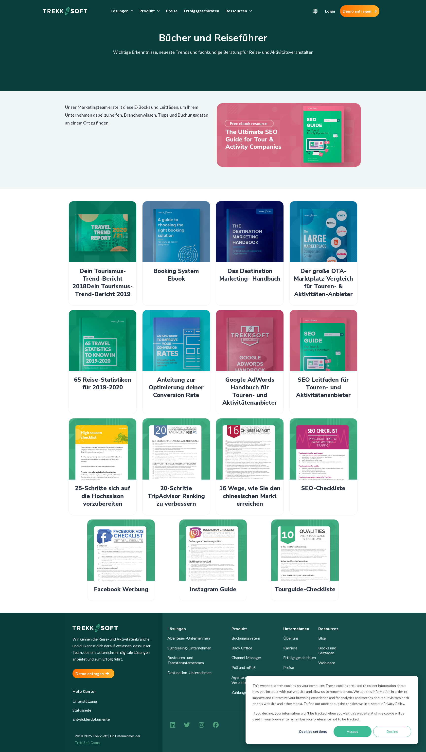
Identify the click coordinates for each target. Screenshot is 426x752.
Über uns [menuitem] (291, 638)
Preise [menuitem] (172, 10)
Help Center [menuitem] (84, 691)
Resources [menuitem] (328, 629)
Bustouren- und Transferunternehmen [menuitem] (185, 660)
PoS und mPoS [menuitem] (243, 667)
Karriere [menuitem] (290, 647)
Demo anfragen (357, 11)
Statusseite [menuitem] (81, 710)
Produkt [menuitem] (147, 10)
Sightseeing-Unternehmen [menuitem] (189, 647)
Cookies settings (313, 731)
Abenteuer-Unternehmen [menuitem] (188, 638)
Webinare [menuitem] (326, 662)
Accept (352, 731)
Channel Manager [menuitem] (246, 657)
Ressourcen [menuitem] (236, 10)
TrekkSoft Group (87, 743)
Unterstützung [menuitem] (84, 701)
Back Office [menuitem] (241, 647)
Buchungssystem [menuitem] (245, 638)
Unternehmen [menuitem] (296, 629)
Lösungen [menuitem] (119, 10)
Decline (392, 731)
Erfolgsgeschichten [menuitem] (201, 10)
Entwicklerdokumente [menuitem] (91, 719)
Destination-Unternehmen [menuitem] (189, 672)
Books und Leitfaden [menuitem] (327, 650)
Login (330, 11)
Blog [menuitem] (322, 638)
